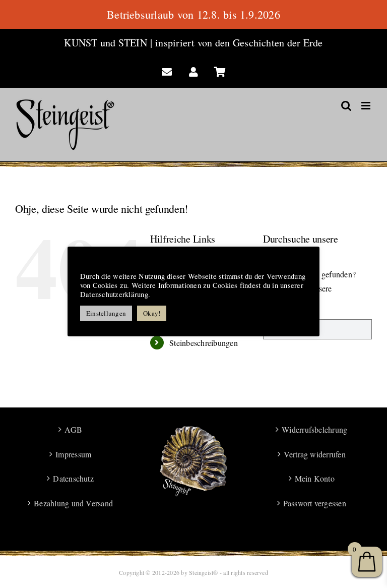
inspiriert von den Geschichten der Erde (238, 42)
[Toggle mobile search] (346, 105)
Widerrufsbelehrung (314, 429)
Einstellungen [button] (106, 313)
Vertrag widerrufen (315, 454)
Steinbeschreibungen (203, 342)
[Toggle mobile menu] (366, 105)
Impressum (73, 454)
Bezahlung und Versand (73, 503)
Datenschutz (73, 478)
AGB (73, 429)
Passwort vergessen (314, 503)
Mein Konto (315, 478)
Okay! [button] (151, 313)
